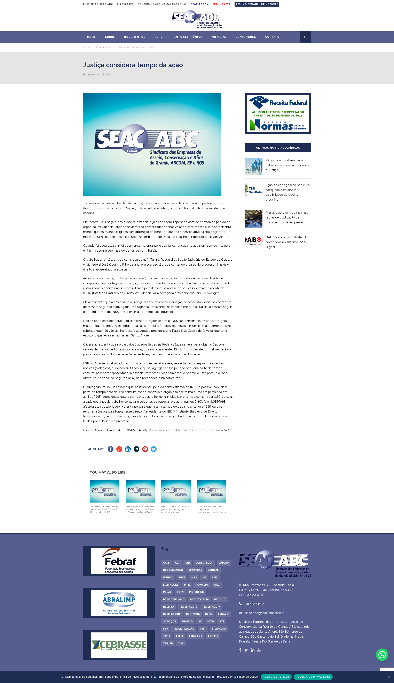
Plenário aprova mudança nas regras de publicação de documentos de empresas (287, 217)
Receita (168, 606)
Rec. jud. (220, 599)
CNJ (187, 562)
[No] (389, 677)
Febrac (168, 577)
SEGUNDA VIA (221, 4)
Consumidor (204, 562)
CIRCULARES (125, 4)
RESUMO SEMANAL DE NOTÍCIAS (257, 4)
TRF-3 (179, 635)
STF (221, 621)
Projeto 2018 (199, 599)
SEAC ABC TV (199, 4)
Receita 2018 (172, 614)
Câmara (224, 562)
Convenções (245, 37)
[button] (382, 654)
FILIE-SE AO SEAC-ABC (98, 4)
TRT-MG (213, 635)
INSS (194, 577)
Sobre (110, 37)
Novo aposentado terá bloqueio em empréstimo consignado (211, 509)
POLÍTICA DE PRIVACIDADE (313, 676)
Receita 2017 (211, 606)
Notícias (219, 37)
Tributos (195, 635)
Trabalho (219, 628)
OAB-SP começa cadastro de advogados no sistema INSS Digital (287, 242)
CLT (177, 562)
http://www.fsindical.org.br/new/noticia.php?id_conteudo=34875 (187, 430)
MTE (187, 584)
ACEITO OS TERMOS (276, 676)
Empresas (195, 570)
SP (200, 621)
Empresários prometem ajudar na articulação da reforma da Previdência (140, 509)
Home (91, 37)
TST (181, 643)
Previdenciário (104, 47)
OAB (217, 584)
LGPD (159, 37)
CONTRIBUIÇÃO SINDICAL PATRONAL (162, 4)
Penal (167, 592)
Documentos (134, 37)
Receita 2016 (188, 606)
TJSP (203, 628)
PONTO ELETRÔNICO (187, 37)
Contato (272, 37)
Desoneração (173, 570)
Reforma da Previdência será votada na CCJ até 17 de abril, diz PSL (104, 509)
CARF (166, 562)
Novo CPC (201, 584)
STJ (165, 628)
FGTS (182, 577)
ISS (204, 577)
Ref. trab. (193, 614)
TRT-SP (168, 643)
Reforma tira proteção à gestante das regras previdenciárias (175, 509)
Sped (210, 621)
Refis (208, 614)
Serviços (169, 621)
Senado (223, 614)
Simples (187, 621)
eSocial (213, 570)
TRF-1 (166, 635)
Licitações (171, 584)
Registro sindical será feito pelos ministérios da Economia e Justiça (287, 165)
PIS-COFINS (196, 592)
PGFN (180, 592)
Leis (215, 577)
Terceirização (183, 628)
